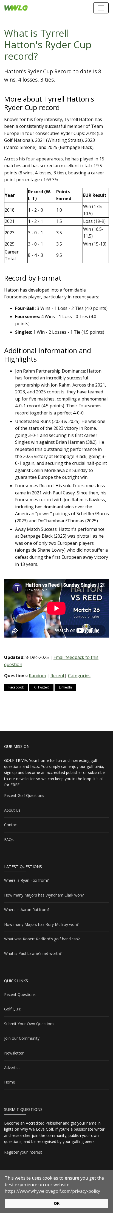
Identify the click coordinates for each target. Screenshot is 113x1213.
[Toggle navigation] (101, 7)
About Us (12, 810)
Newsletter (14, 1053)
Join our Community (21, 1038)
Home (9, 1082)
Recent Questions (20, 994)
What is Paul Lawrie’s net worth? (32, 953)
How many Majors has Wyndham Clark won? (44, 895)
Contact (11, 824)
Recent (57, 676)
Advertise (12, 1067)
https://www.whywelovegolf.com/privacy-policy (52, 1191)
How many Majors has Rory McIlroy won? (41, 924)
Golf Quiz (12, 1009)
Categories (79, 676)
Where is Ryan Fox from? (26, 880)
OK (57, 1203)
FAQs (9, 839)
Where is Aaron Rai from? (26, 909)
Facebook (16, 687)
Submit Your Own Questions (29, 1023)
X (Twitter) (41, 687)
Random (37, 676)
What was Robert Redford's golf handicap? (42, 938)
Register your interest (23, 1152)
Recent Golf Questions (24, 795)
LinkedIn (65, 687)
